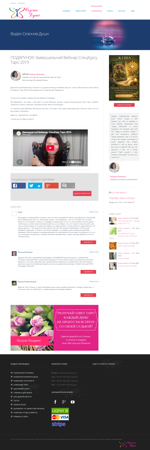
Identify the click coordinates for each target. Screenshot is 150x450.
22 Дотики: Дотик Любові (127, 266)
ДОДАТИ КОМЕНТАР (82, 193)
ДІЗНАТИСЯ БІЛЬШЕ (124, 105)
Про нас (122, 11)
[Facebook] (55, 402)
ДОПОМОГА (21, 3)
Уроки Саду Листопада (126, 246)
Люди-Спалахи (123, 258)
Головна (66, 11)
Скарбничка (96, 11)
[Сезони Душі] (130, 447)
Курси (110, 11)
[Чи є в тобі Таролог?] (117, 193)
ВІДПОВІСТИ (88, 242)
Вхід (132, 11)
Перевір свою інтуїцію (122, 198)
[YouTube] (72, 402)
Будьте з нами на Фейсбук (104, 364)
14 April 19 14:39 (93, 252)
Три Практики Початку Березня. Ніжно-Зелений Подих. (123, 235)
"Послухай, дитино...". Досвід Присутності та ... (128, 222)
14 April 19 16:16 (93, 281)
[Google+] (64, 402)
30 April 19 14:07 (93, 212)
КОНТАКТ (13, 3)
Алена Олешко (37, 74)
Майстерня (81, 11)
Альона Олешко (118, 176)
